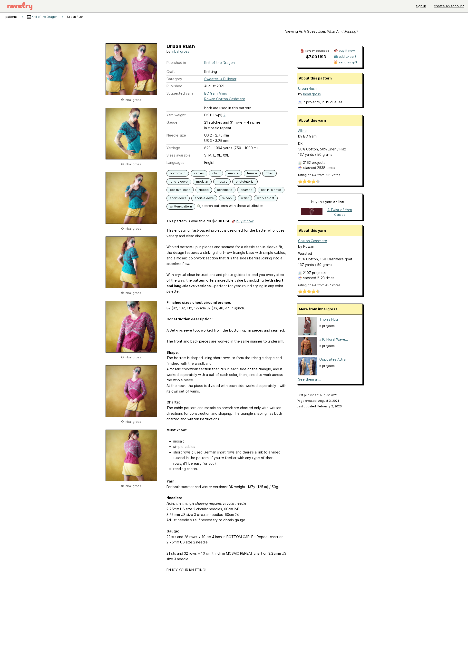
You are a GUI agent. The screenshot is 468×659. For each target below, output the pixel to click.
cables (199, 173)
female (252, 173)
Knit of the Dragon (44, 17)
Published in (176, 62)
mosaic (222, 181)
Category (174, 79)
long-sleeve (179, 181)
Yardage (173, 148)
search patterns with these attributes (232, 206)
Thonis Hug (328, 319)
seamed (247, 190)
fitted (269, 173)
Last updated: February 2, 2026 (321, 406)
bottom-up (177, 173)
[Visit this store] (311, 212)
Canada (339, 214)
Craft (170, 71)
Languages (175, 162)
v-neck (227, 198)
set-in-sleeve (271, 190)
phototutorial (245, 181)
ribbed (204, 190)
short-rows (178, 198)
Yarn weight (176, 115)
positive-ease (180, 190)
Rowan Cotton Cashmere (224, 99)
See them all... (309, 379)
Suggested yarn (179, 93)
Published (174, 86)
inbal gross (180, 51)
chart (216, 173)
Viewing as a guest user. (321, 31)
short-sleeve (204, 198)
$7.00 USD (316, 56)
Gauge (171, 122)
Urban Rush (307, 88)
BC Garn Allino (215, 93)
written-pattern (181, 206)
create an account (449, 6)
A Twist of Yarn (339, 210)
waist (245, 198)
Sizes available (178, 155)
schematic (224, 190)
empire (233, 173)
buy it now (245, 221)
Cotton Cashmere (312, 241)
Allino (302, 130)
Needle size (176, 135)
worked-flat (265, 198)
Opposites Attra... (334, 359)
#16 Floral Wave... (333, 339)
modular (202, 181)
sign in (421, 6)
